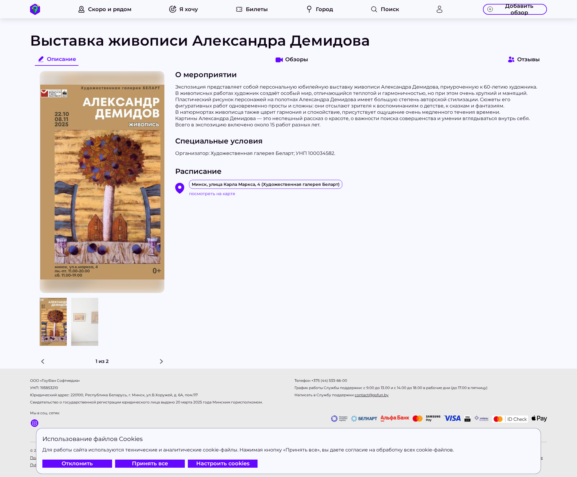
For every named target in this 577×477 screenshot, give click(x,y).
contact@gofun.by (372, 395)
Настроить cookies (222, 463)
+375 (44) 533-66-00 (329, 380)
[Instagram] (45, 422)
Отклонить (77, 463)
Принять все (150, 463)
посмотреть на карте (212, 193)
